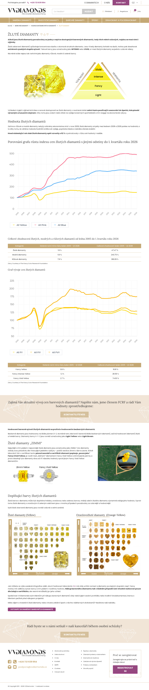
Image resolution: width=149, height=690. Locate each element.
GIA (74, 586)
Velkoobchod (59, 654)
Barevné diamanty (75, 20)
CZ (133, 2)
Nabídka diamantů (22, 20)
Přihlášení (108, 11)
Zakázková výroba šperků (92, 661)
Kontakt (121, 2)
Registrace (124, 11)
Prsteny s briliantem (90, 665)
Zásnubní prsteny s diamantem (94, 654)
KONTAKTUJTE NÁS (74, 414)
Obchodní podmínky (62, 651)
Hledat (89, 11)
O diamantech (91, 2)
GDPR (56, 665)
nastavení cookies (42, 686)
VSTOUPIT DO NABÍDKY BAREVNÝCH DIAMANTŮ (31, 609)
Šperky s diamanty (89, 651)
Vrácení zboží (59, 672)
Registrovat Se (125, 669)
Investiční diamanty (48, 20)
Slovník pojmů (88, 668)
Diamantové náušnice (91, 658)
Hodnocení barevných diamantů (43, 26)
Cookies (57, 668)
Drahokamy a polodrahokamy (120, 20)
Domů (10, 26)
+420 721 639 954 (37, 2)
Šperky (95, 20)
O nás (107, 2)
